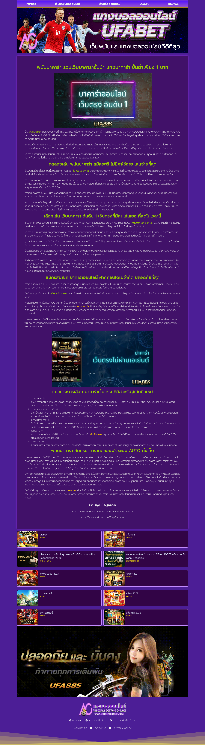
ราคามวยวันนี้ (46, 613)
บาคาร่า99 (71, 490)
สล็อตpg (130, 535)
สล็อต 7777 (132, 593)
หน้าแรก (31, 4)
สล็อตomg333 (133, 613)
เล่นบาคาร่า (83, 306)
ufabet (144, 4)
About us (100, 728)
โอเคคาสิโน (131, 574)
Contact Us (80, 728)
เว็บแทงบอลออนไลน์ (67, 4)
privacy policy (122, 728)
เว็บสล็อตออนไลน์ (110, 4)
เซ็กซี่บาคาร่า (96, 434)
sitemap (173, 4)
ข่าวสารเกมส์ (46, 593)
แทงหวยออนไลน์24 (49, 574)
